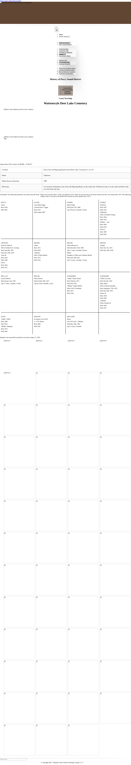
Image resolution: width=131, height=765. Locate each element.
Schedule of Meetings (65, 52)
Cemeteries (67, 93)
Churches (67, 91)
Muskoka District (64, 43)
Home (61, 34)
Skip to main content (6, 1)
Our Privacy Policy (65, 56)
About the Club (63, 51)
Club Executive (63, 49)
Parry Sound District (65, 44)
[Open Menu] (56, 28)
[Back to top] (124, 759)
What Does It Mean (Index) (67, 68)
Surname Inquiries (64, 64)
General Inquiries (64, 62)
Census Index (67, 88)
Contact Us (62, 54)
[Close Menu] (57, 30)
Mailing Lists (63, 60)
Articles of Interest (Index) (67, 70)
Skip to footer (17, 1)
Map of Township (67, 89)
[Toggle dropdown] (69, 37)
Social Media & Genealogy (67, 72)
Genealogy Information (66, 73)
